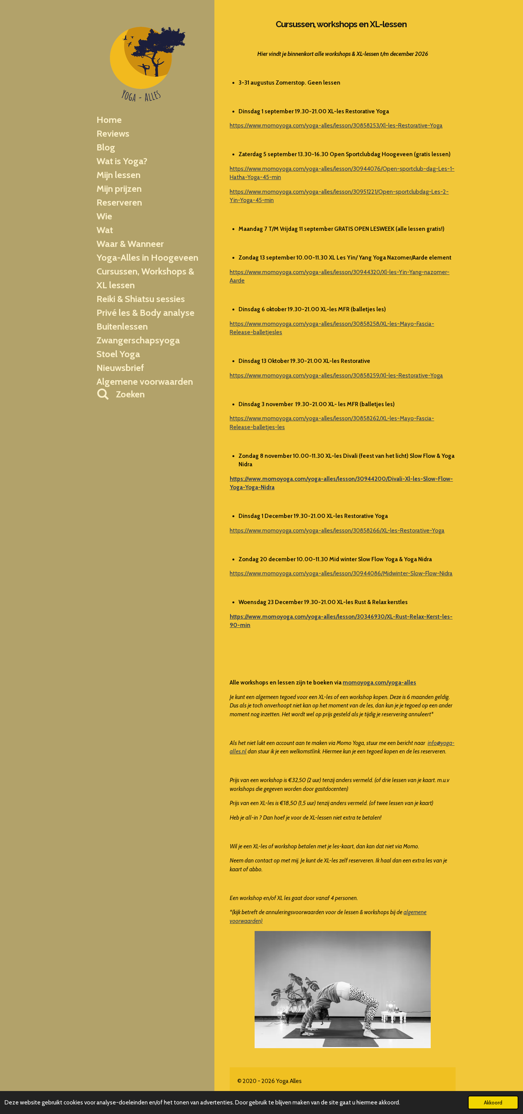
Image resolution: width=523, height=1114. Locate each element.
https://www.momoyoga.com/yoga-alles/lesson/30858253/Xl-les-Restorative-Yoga (336, 125)
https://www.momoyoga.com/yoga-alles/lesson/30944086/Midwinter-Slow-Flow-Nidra (341, 573)
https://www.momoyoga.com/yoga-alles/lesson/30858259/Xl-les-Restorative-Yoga (336, 375)
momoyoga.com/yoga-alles (379, 682)
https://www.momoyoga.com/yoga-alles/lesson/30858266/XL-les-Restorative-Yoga (337, 530)
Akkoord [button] (493, 1102)
